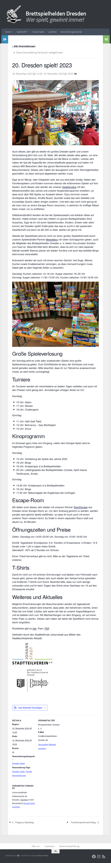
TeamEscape (81, 507)
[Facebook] (94, 857)
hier (34, 628)
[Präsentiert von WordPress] (18, 855)
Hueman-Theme (42, 856)
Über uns (36, 846)
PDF (47, 628)
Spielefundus (69, 187)
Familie (29, 771)
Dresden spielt (18, 771)
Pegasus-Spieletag (24, 822)
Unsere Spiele (38, 32)
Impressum (49, 846)
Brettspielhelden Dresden (56, 13)
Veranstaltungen (19, 775)
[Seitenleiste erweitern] (4, 39)
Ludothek (52, 32)
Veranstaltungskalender (71, 32)
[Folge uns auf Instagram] (99, 857)
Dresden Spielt (18, 763)
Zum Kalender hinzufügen (30, 707)
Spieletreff (21, 32)
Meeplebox (52, 239)
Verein (8, 32)
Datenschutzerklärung (69, 846)
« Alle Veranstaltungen (23, 46)
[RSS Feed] (104, 857)
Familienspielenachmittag (83, 822)
